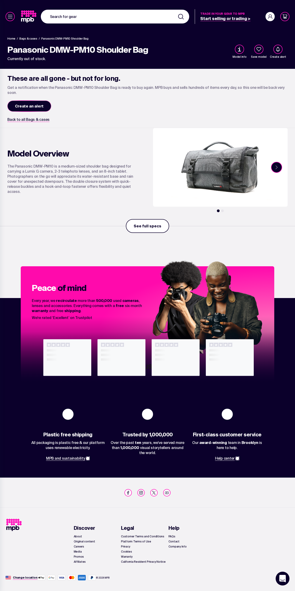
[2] (222, 210)
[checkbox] (258, 49)
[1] (218, 210)
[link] (29, 16)
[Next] (276, 167)
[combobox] (115, 16)
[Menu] (10, 16)
